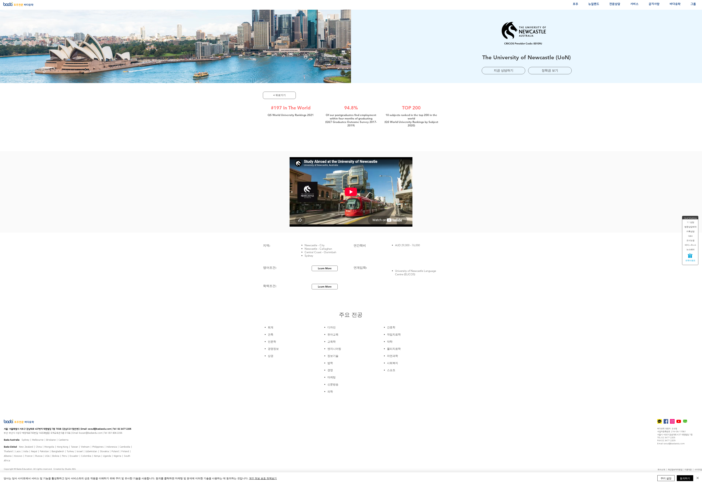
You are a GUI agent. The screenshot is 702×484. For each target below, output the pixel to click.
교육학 (331, 341)
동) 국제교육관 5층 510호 (59, 433)
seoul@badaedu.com (99, 429)
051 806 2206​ (115, 433)
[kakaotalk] (659, 421)
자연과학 (392, 356)
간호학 (391, 327)
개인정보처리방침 (675, 470)
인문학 (272, 341)
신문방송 (332, 384)
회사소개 (661, 470)
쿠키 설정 (666, 478)
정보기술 (332, 356)
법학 (330, 363)
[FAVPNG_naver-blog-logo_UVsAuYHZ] (685, 421)
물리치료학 (394, 348)
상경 (270, 356)
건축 (270, 334)
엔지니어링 (334, 348)
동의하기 (685, 478)
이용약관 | (689, 470)
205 (129, 429)
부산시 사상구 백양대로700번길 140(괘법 (28, 433)
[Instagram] (672, 421)
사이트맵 (698, 470)
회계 (270, 327)
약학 (389, 341)
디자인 (331, 327)
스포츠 (391, 370)
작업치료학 (394, 334)
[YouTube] (678, 421)
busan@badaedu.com (90, 433)
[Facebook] (666, 421)
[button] (575, 4)
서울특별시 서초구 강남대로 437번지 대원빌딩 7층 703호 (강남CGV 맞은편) (44, 429)
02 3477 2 (122, 429)
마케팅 (331, 377)
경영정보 (273, 348)
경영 (330, 370)
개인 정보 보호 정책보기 (263, 478)
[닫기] (697, 478)
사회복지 (392, 363)
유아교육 (332, 334)
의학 (330, 391)
